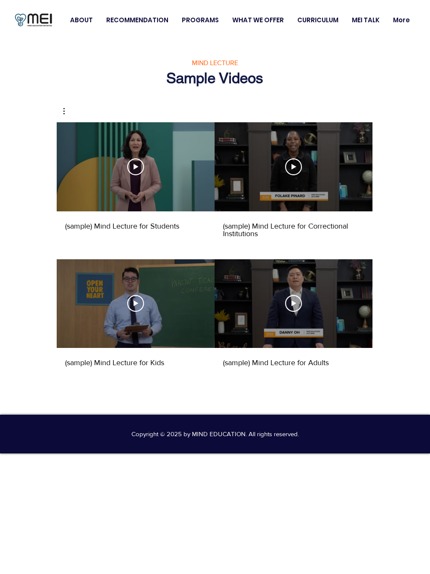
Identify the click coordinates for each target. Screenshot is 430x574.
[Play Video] (135, 166)
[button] (81, 20)
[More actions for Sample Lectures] (68, 111)
